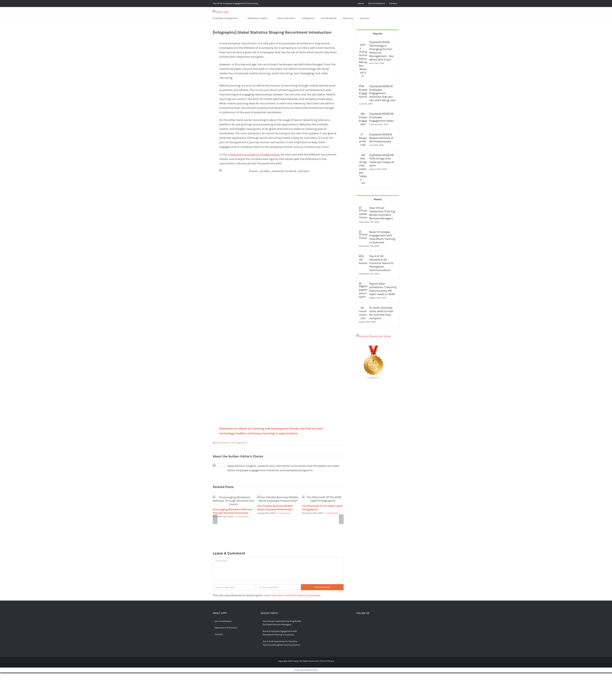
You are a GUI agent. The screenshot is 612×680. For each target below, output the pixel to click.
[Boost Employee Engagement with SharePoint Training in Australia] (363, 232)
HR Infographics (239, 442)
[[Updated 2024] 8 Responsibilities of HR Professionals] (363, 135)
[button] (376, 18)
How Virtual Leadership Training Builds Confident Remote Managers (382, 213)
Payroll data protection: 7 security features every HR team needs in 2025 (383, 289)
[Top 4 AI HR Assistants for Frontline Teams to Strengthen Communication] (363, 256)
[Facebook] (358, 621)
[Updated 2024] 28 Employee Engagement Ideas (381, 117)
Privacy (330, 661)
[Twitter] (362, 621)
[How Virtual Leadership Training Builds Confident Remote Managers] (363, 208)
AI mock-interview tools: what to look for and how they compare (381, 313)
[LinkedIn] (372, 621)
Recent (378, 199)
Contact (219, 634)
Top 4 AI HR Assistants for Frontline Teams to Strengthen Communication (381, 263)
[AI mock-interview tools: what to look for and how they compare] (363, 308)
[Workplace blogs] (373, 348)
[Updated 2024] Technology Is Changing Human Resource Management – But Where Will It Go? (381, 50)
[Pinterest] (367, 621)
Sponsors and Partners (226, 627)
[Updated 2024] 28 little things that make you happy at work (381, 160)
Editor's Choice (222, 442)
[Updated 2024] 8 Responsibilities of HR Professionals (381, 138)
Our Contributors (223, 621)
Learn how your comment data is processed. (292, 595)
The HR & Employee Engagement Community (235, 3)
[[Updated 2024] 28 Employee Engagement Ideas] (363, 114)
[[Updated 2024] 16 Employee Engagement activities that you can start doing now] (363, 86)
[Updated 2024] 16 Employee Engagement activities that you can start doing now (382, 93)
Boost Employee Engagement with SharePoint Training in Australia (382, 237)
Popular (377, 33)
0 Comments (242, 516)
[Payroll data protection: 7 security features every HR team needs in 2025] (363, 284)
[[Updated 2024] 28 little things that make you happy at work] (363, 155)
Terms (323, 661)
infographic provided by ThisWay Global (254, 154)
